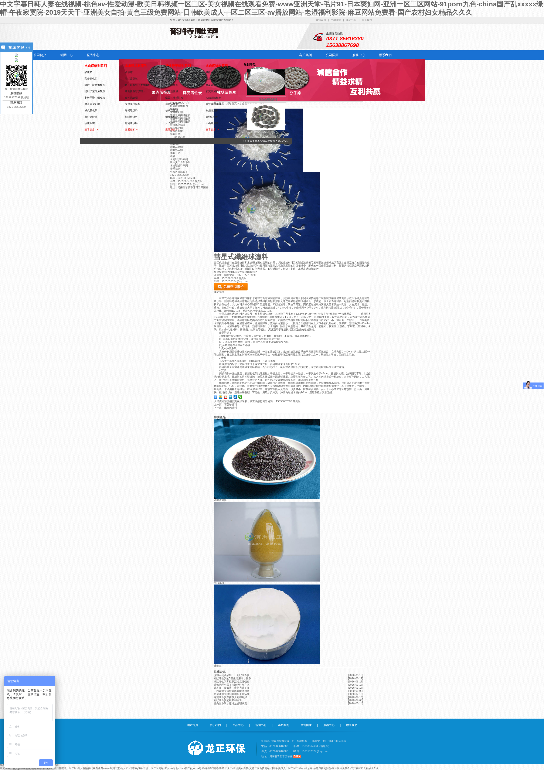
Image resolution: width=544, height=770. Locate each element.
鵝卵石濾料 (212, 116)
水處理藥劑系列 (96, 66)
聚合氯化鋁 (91, 78)
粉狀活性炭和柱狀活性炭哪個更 (231, 681)
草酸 (172, 156)
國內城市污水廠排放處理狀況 (230, 703)
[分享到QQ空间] (220, 397)
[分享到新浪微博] (225, 397)
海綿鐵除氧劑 (213, 97)
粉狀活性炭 (171, 110)
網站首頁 (321, 19)
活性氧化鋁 (171, 116)
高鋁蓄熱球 (131, 78)
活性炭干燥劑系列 (178, 66)
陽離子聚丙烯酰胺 (95, 91)
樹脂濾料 (219, 583)
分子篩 (169, 123)
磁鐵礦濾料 (220, 500)
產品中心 (351, 19)
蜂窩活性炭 (171, 72)
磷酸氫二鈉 (176, 149)
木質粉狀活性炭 (174, 78)
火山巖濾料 (212, 123)
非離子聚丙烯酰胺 (95, 97)
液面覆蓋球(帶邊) (134, 91)
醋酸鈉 (88, 72)
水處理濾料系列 (217, 66)
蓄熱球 (129, 72)
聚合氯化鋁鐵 (92, 104)
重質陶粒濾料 (213, 104)
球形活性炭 (171, 104)
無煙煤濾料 (212, 110)
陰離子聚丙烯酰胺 (95, 85)
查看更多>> (91, 129)
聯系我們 (367, 19)
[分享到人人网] (235, 397)
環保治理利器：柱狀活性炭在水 (231, 684)
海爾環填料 (131, 110)
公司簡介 (40, 55)
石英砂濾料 (212, 91)
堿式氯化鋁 (91, 110)
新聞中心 (66, 55)
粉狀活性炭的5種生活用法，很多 (232, 678)
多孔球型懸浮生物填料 (137, 85)
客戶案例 (305, 55)
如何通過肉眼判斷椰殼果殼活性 (231, 694)
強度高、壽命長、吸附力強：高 (231, 687)
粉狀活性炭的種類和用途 (228, 700)
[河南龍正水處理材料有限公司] (194, 37)
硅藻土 (217, 665)
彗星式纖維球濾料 (216, 85)
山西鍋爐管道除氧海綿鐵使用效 (231, 690)
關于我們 (215, 725)
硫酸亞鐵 (90, 123)
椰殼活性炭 (171, 91)
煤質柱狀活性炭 (174, 97)
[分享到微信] (240, 397)
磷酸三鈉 (175, 152)
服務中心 (358, 55)
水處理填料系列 (136, 66)
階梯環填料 (131, 116)
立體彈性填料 (132, 104)
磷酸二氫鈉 (176, 146)
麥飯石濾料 (212, 72)
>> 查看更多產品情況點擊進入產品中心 (266, 141)
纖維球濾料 (212, 78)
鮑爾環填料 (131, 123)
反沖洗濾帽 (131, 97)
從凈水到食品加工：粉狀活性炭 (231, 675)
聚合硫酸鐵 (91, 116)
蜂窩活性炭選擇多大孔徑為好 (230, 697)
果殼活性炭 (171, 85)
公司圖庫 (332, 55)
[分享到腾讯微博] (230, 397)
